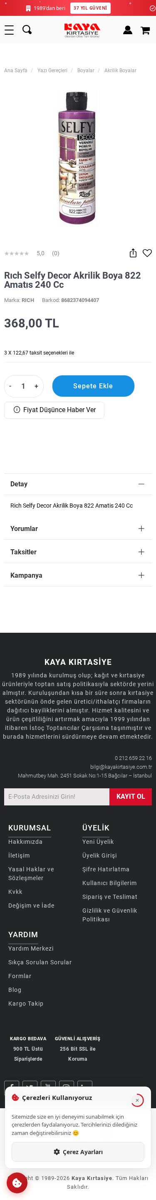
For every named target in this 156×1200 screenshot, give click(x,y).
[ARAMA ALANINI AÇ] (27, 30)
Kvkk (15, 891)
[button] (17, 1182)
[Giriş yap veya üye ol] (125, 30)
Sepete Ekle (93, 386)
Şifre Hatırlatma (106, 869)
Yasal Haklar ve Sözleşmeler (31, 873)
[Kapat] (137, 1100)
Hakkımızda (25, 841)
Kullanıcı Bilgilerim (109, 883)
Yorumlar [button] (24, 529)
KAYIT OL (130, 796)
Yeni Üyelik (98, 841)
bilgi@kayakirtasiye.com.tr (121, 767)
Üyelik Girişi (99, 855)
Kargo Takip (26, 1003)
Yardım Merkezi (31, 948)
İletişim (19, 855)
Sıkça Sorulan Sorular (40, 962)
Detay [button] (18, 484)
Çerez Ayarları (83, 1152)
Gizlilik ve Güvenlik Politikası (109, 915)
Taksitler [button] (23, 552)
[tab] (78, 484)
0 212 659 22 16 (133, 758)
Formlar (20, 976)
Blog (15, 989)
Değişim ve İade (31, 905)
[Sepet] (146, 30)
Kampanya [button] (26, 575)
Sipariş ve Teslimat (110, 896)
